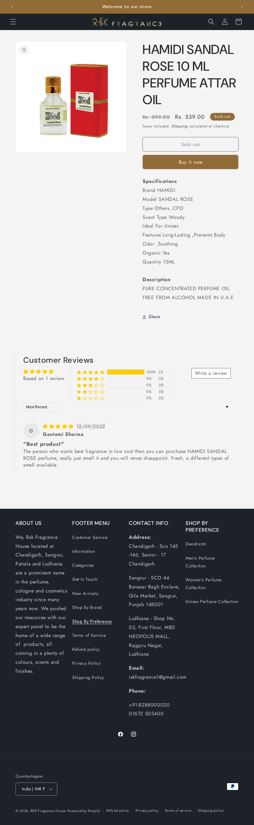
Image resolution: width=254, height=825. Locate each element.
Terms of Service (89, 635)
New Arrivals (85, 593)
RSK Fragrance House (48, 810)
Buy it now (191, 162)
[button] (13, 22)
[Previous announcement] (12, 7)
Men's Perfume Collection (200, 562)
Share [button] (154, 316)
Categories (83, 565)
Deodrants (196, 544)
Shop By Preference (92, 621)
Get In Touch (84, 579)
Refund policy (86, 649)
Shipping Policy (88, 677)
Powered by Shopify (84, 810)
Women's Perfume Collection (204, 584)
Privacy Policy (86, 663)
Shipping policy (211, 810)
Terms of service (178, 810)
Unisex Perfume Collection (212, 601)
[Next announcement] (242, 7)
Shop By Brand (87, 607)
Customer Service (90, 537)
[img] (59, 426)
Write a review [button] (211, 373)
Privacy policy (147, 810)
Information (83, 551)
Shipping (180, 126)
